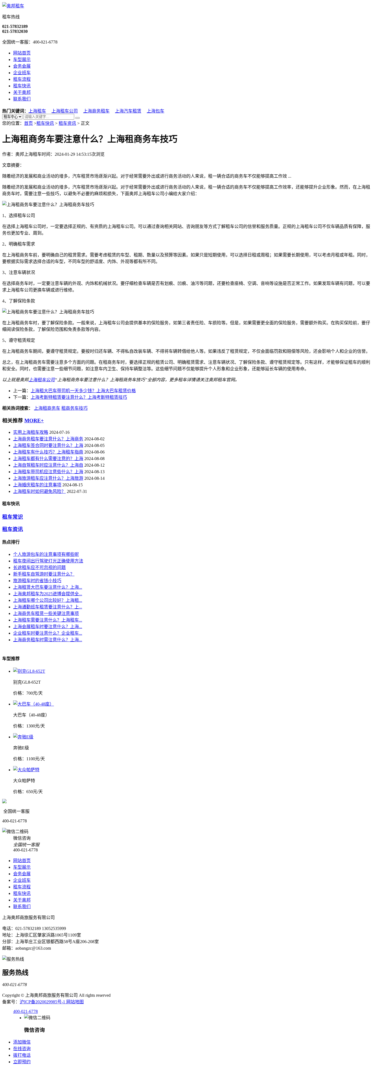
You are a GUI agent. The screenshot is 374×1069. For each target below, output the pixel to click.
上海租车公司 (64, 111)
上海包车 (155, 111)
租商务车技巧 (74, 408)
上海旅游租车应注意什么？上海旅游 (48, 478)
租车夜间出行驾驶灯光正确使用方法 (48, 561)
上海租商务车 (47, 408)
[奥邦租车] (13, 6)
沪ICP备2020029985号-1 (43, 1001)
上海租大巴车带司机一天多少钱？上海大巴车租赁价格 (83, 390)
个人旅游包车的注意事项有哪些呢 (46, 554)
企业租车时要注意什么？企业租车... (47, 633)
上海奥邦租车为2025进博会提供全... (47, 593)
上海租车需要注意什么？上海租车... (47, 620)
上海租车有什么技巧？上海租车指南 (48, 452)
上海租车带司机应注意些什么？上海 (48, 471)
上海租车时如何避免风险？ (39, 491)
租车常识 (12, 517)
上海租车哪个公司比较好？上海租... (47, 600)
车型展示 (22, 59)
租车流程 (22, 79)
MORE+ (34, 420)
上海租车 (37, 111)
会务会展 (22, 66)
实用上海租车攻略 (30, 432)
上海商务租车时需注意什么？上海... (47, 639)
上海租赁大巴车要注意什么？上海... (47, 587)
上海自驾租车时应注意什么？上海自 (48, 465)
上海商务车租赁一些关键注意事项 (46, 613)
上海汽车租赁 (128, 111)
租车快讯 (22, 85)
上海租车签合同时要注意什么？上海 (48, 445)
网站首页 (22, 53)
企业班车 (22, 72)
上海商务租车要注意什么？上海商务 (48, 439)
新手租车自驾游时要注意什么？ (43, 574)
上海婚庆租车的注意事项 (37, 485)
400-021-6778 (25, 1011)
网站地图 (75, 1001)
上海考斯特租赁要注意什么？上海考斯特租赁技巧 (79, 397)
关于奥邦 (22, 92)
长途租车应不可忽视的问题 (39, 567)
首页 (28, 123)
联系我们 (22, 99)
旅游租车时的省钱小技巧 (37, 580)
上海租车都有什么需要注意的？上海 (48, 458)
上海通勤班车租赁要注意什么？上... (47, 607)
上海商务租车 (96, 111)
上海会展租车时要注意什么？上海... (47, 626)
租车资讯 (67, 123)
